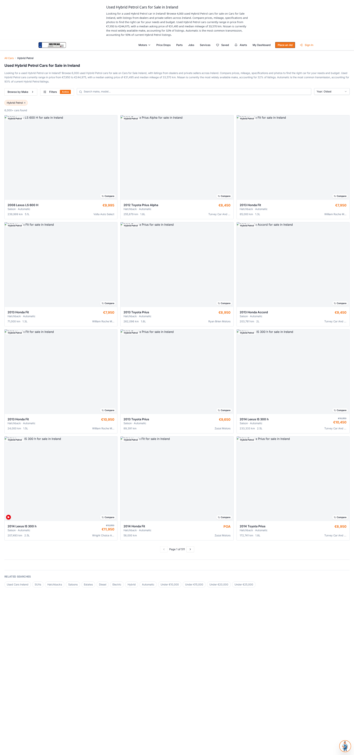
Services (205, 44)
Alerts (243, 44)
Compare (109, 196)
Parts (179, 44)
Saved (225, 44)
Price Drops (163, 44)
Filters (59, 91)
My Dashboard (262, 44)
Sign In (309, 44)
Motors (142, 44)
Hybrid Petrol (15, 102)
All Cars (9, 58)
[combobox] (332, 91)
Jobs (191, 44)
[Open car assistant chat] (345, 746)
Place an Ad (285, 44)
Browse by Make (18, 91)
